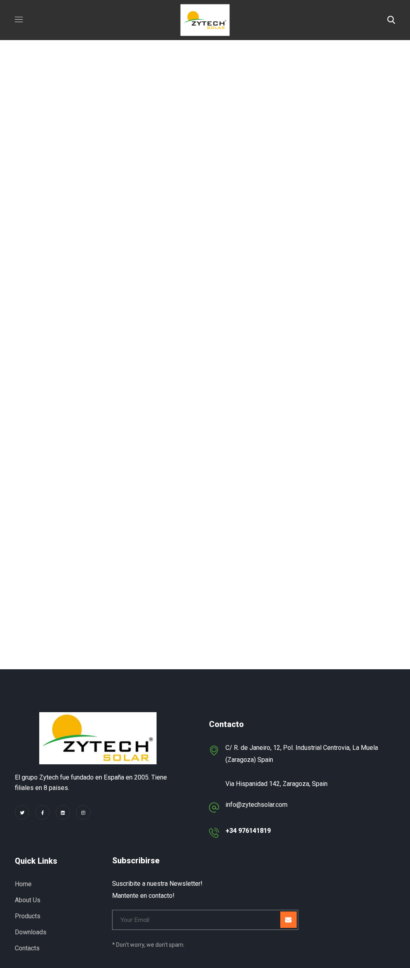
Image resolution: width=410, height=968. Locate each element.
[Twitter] (22, 812)
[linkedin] (63, 812)
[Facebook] (42, 812)
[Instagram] (83, 812)
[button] (391, 20)
